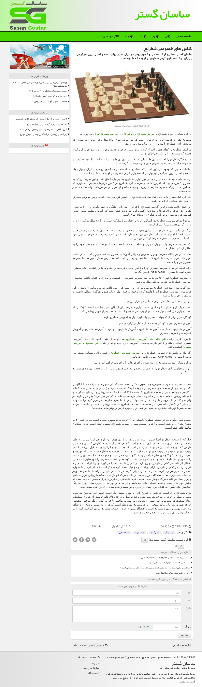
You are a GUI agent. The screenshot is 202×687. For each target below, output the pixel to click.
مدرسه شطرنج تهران (105, 133)
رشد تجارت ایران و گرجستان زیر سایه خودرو (47, 124)
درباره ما (95, 663)
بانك (141, 36)
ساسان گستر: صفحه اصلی (89, 645)
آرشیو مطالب (93, 673)
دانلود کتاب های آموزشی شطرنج (147, 338)
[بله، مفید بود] (144, 540)
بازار (154, 36)
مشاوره (139, 532)
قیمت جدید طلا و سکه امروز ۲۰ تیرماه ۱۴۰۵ (48, 91)
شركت (155, 532)
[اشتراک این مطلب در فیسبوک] (81, 539)
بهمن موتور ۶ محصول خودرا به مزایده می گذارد (169, 562)
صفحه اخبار (180, 645)
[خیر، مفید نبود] (181, 546)
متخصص (124, 532)
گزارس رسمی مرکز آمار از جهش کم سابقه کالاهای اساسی (41, 119)
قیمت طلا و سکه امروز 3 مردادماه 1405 (50, 96)
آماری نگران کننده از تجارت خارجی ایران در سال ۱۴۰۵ (43, 129)
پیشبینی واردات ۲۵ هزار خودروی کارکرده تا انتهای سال (165, 557)
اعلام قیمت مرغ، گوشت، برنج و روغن (50, 101)
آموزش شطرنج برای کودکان (138, 133)
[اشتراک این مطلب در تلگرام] (94, 539)
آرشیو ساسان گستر (106, 36)
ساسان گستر (162, 14)
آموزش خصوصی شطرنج (125, 352)
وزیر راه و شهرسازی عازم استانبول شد (173, 573)
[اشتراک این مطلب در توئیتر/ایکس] (75, 539)
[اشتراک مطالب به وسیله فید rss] (88, 539)
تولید (127, 36)
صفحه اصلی (182, 36)
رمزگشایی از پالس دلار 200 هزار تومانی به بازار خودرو (43, 134)
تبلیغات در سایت (90, 668)
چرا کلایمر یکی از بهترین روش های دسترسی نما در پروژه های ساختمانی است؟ (155, 567)
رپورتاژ (169, 532)
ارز (166, 36)
